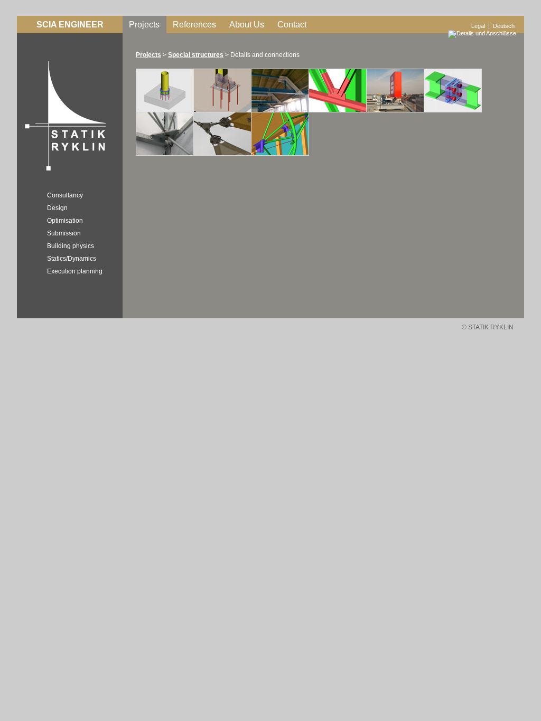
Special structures (195, 55)
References (194, 24)
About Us (246, 24)
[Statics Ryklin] (63, 172)
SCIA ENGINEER (70, 24)
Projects (144, 24)
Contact (291, 24)
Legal (478, 26)
